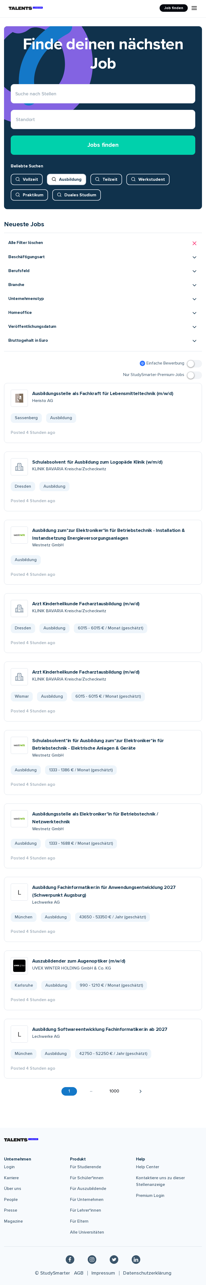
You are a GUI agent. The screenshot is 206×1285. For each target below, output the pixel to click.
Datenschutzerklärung (147, 1273)
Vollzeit (30, 179)
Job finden (173, 8)
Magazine (13, 1221)
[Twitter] (114, 1259)
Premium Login (150, 1195)
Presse (10, 1210)
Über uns (12, 1188)
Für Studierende (85, 1167)
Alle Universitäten (87, 1232)
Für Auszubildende (88, 1188)
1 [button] (69, 1091)
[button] (103, 243)
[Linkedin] (136, 1259)
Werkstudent (151, 179)
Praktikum (33, 195)
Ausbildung (70, 179)
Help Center (147, 1167)
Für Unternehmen (87, 1199)
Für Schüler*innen (87, 1178)
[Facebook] (70, 1259)
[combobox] (16, 119)
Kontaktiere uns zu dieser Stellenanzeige (160, 1181)
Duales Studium (80, 195)
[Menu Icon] (194, 8)
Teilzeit (109, 179)
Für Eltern (79, 1221)
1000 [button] (114, 1091)
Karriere (11, 1178)
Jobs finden (103, 145)
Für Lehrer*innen (85, 1210)
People (11, 1199)
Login (9, 1167)
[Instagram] (92, 1259)
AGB (78, 1273)
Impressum (103, 1273)
